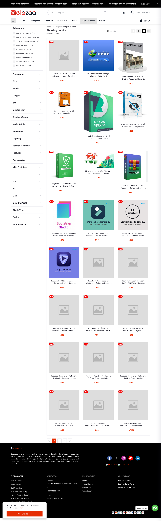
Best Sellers (62, 21)
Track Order (87, 491)
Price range (18, 74)
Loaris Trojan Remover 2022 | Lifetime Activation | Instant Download (98, 137)
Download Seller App (126, 487)
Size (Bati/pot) (20, 203)
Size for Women (20, 117)
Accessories (19, 160)
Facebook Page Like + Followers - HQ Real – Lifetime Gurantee (64, 377)
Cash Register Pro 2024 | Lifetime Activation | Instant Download (64, 112)
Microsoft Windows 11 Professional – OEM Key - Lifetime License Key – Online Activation (63, 424)
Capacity (17, 138)
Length (16, 95)
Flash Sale (49, 21)
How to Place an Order (20, 495)
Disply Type (18, 210)
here (22, 508)
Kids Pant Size (20, 167)
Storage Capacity (21, 145)
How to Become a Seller (20, 498)
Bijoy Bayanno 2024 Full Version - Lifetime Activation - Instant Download (98, 172)
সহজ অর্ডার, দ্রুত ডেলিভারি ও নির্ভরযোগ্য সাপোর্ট (44, 4)
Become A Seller (124, 480)
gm (14, 102)
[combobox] (120, 31)
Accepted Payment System (21, 502)
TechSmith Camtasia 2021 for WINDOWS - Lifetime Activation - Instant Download (64, 329)
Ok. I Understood (24, 514)
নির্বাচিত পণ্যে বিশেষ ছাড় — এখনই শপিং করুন (81, 4)
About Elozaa (16, 485)
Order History (87, 484)
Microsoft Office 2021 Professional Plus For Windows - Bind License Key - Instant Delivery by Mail (133, 424)
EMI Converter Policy (19, 491)
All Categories (58, 27)
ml (14, 188)
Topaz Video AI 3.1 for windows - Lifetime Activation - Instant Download (64, 282)
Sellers (102, 21)
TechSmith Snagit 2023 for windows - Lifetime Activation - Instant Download (98, 282)
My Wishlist (86, 487)
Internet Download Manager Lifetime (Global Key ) (98, 75)
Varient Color (19, 124)
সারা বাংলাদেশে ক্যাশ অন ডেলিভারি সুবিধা (115, 4)
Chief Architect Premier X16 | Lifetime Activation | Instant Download (133, 78)
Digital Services (88, 21)
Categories (35, 21)
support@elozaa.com (55, 498)
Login (138, 12)
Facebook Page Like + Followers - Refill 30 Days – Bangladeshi (98, 377)
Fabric (16, 88)
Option (16, 217)
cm (14, 181)
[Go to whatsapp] (155, 508)
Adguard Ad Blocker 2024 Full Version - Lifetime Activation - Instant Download (64, 185)
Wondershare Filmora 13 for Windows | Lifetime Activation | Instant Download (98, 234)
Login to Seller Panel (126, 484)
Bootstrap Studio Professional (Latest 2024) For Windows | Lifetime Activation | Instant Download (64, 234)
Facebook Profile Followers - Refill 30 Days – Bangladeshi (133, 329)
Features (17, 153)
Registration (146, 12)
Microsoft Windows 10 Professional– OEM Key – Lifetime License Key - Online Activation (98, 424)
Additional (18, 131)
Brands (74, 21)
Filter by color (19, 224)
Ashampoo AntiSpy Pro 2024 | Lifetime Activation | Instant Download (133, 125)
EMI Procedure (16, 488)
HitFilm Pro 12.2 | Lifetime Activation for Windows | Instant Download (98, 329)
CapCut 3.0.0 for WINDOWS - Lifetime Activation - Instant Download (133, 234)
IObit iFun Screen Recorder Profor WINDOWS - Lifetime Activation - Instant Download (133, 282)
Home (24, 21)
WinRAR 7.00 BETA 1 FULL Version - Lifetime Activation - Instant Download (133, 187)
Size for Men (19, 110)
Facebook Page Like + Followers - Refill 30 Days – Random (133, 377)
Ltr (14, 174)
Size (15, 81)
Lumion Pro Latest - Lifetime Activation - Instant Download (63, 75)
